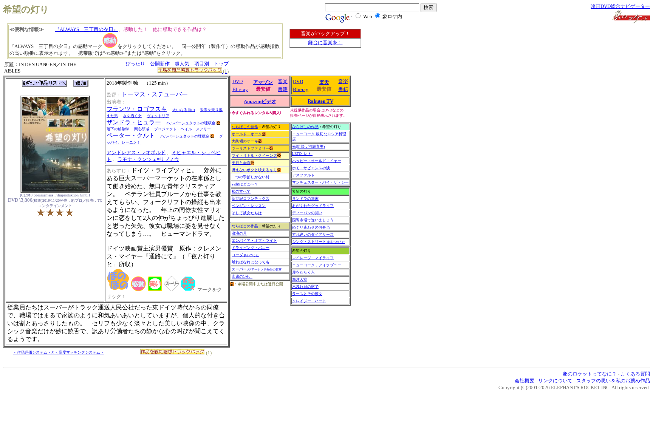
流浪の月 (239, 233)
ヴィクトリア (158, 116)
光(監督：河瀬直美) (308, 146)
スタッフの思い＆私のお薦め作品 (613, 380)
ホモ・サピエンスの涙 (311, 168)
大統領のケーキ (245, 141)
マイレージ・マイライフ (313, 258)
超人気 (182, 63)
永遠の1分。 (242, 276)
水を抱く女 (132, 116)
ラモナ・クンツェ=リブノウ (148, 159)
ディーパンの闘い (307, 213)
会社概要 (524, 380)
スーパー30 (257, 269)
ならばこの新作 (245, 127)
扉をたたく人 (303, 272)
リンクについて (555, 380)
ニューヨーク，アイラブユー (316, 265)
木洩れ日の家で (305, 286)
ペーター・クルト (131, 135)
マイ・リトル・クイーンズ (254, 155)
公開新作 (160, 63)
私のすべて (241, 191)
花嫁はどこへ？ (245, 184)
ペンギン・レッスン (249, 206)
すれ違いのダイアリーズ (313, 234)
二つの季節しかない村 (250, 177)
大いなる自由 (183, 110)
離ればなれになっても (250, 262)
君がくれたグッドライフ (313, 206)
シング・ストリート (318, 242)
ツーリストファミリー (250, 148)
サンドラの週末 (305, 198)
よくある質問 (635, 374)
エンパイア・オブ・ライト (254, 240)
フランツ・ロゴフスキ (137, 109)
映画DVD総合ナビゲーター (620, 6)
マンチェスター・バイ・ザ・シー (320, 182)
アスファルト (303, 175)
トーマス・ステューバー (154, 94)
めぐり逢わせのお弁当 (311, 227)
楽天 (324, 82)
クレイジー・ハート (309, 301)
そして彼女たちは (247, 213)
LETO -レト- (302, 153)
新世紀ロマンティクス (250, 198)
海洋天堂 (299, 279)
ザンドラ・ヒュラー (134, 122)
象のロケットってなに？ (590, 374)
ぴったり (135, 63)
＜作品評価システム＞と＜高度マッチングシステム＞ (58, 352)
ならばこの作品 (245, 226)
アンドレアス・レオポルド (136, 152)
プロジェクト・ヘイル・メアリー (182, 129)
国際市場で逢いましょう (313, 220)
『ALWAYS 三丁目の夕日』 (86, 29)
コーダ (245, 255)
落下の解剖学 (118, 129)
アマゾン (263, 82)
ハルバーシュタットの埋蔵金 (190, 123)
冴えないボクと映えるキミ (254, 170)
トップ (221, 63)
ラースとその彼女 (307, 294)
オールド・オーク (247, 134)
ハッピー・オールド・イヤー (316, 161)
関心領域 (141, 129)
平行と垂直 (241, 163)
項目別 (201, 63)
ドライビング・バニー (250, 248)
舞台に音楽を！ (325, 42)
